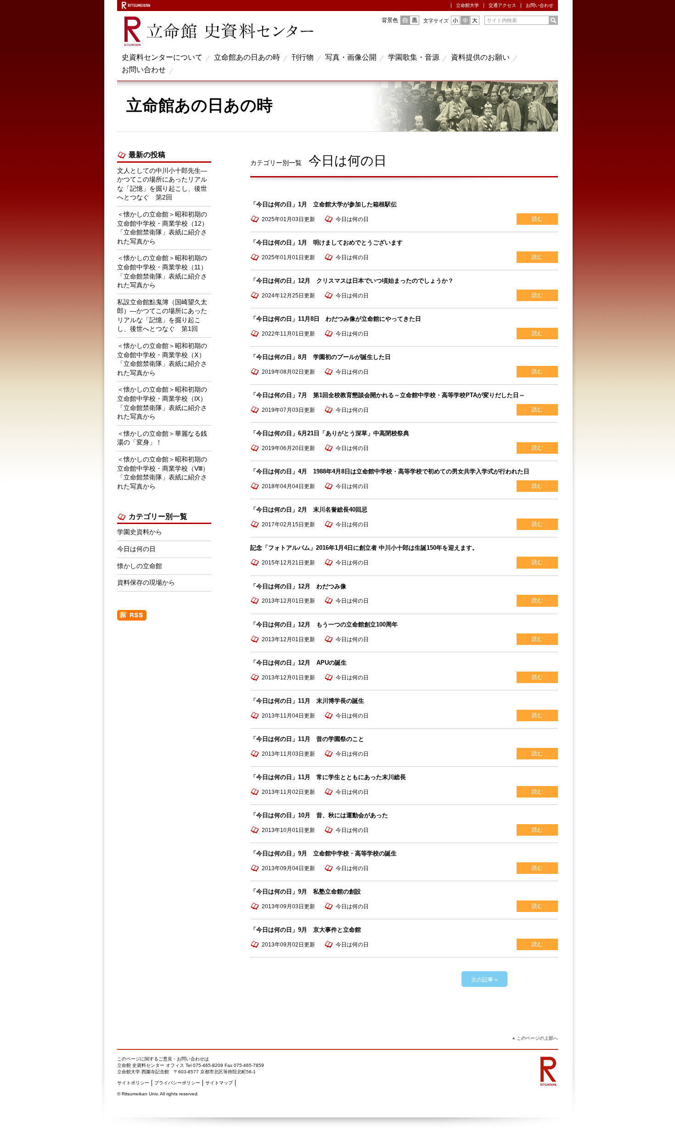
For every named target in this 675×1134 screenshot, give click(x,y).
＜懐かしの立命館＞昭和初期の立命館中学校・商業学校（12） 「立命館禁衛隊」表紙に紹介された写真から (164, 228)
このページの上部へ (537, 1038)
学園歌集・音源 (413, 57)
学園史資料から (139, 532)
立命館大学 (467, 5)
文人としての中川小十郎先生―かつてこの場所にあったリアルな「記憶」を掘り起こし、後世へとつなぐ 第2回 (162, 184)
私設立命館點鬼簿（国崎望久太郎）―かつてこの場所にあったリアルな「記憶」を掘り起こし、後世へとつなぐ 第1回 (162, 315)
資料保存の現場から (146, 582)
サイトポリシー (133, 1082)
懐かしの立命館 (139, 566)
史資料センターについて (162, 57)
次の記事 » (484, 979)
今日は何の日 (136, 549)
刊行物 (303, 57)
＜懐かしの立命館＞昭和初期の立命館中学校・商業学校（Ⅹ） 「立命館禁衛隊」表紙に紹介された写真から (162, 359)
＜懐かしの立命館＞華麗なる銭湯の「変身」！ (162, 438)
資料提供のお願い (480, 57)
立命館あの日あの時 (247, 57)
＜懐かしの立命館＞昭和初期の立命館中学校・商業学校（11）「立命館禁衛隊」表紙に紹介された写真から (162, 271)
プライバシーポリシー (177, 1082)
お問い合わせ (539, 5)
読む (537, 219)
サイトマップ (219, 1082)
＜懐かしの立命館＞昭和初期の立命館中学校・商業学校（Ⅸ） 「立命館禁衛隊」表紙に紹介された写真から (162, 403)
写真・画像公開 (351, 57)
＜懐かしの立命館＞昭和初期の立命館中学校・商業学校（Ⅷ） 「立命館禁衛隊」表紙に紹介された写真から (163, 473)
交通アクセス (502, 5)
